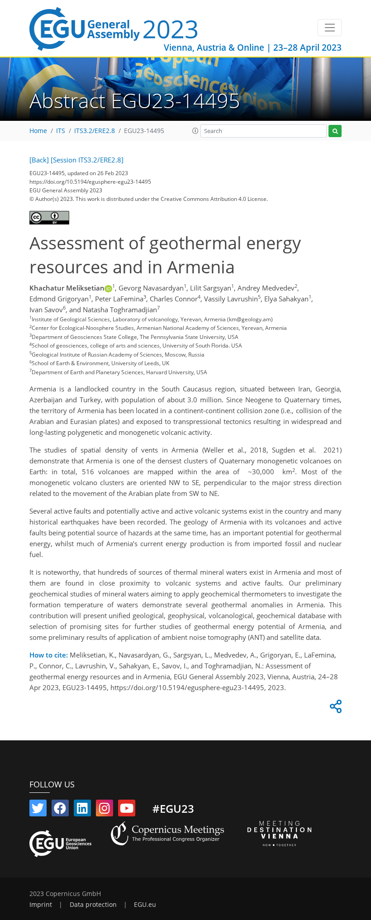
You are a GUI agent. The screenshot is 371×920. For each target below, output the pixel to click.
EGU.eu (145, 905)
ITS (60, 131)
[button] (195, 131)
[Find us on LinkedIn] (82, 810)
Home (38, 131)
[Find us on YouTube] (126, 810)
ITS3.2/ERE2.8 (94, 131)
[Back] (39, 159)
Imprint (40, 905)
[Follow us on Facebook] (60, 810)
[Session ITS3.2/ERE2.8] (87, 159)
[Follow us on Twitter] (38, 810)
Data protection (93, 905)
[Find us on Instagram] (104, 810)
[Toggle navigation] (330, 27)
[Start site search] (335, 131)
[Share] (334, 708)
